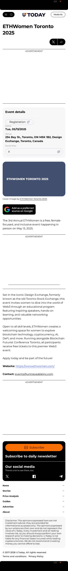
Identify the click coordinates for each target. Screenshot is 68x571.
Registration (17, 122)
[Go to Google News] (19, 209)
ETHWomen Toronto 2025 (33, 198)
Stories (7, 490)
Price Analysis (11, 496)
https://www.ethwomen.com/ (35, 366)
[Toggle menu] (9, 14)
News (6, 485)
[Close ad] (60, 1)
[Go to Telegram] (61, 476)
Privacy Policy (36, 556)
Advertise (8, 506)
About (6, 512)
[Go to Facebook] (34, 476)
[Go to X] (7, 476)
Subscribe (36, 447)
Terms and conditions (15, 556)
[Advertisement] (34, 76)
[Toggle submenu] (63, 486)
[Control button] (61, 42)
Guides (6, 501)
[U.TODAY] (34, 14)
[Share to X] (53, 42)
